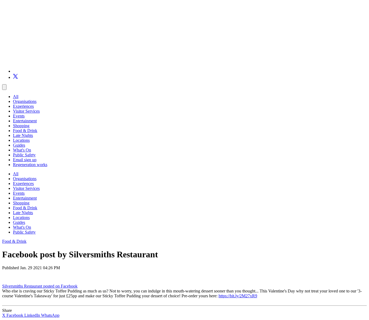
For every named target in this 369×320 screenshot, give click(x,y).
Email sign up (24, 159)
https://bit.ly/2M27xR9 (238, 296)
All (15, 96)
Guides (19, 145)
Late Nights (23, 135)
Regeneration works (30, 164)
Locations (21, 140)
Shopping (21, 125)
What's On (22, 150)
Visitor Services (26, 111)
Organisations (24, 101)
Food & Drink (25, 130)
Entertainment (25, 121)
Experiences (23, 106)
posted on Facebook (60, 286)
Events (19, 116)
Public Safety (24, 155)
